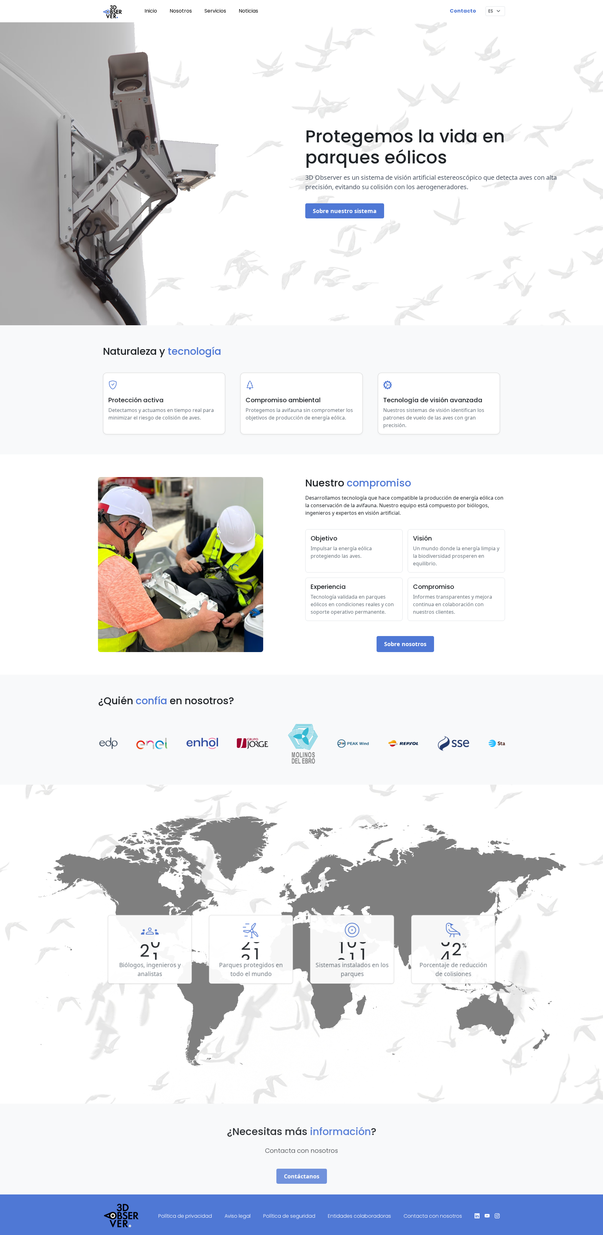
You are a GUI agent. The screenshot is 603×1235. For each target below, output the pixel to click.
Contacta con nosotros (433, 1216)
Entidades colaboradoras (359, 1216)
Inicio (150, 10)
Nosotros (181, 10)
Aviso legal (238, 1216)
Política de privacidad (185, 1216)
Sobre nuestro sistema (345, 211)
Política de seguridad (289, 1216)
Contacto (463, 10)
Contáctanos (301, 1170)
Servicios (215, 10)
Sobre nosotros (405, 644)
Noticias (248, 10)
